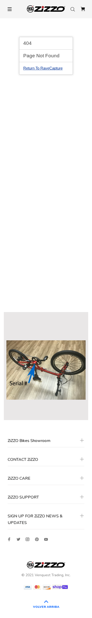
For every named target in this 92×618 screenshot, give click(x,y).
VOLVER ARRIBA (46, 607)
